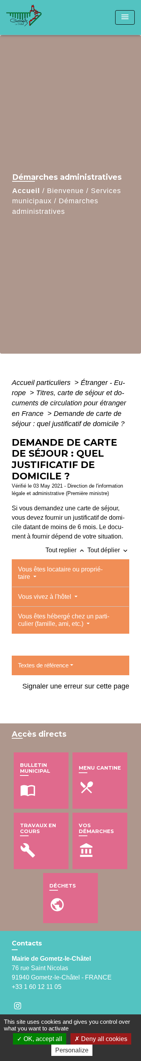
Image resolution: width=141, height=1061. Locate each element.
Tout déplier (108, 550)
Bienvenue (65, 191)
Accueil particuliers (42, 383)
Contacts (27, 943)
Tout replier (65, 550)
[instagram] (21, 1006)
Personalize (72, 1050)
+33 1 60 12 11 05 (36, 986)
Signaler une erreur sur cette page (75, 686)
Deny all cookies (103, 1039)
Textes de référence (43, 665)
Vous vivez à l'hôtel (45, 596)
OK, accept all (42, 1039)
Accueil (26, 191)
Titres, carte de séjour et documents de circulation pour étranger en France (69, 403)
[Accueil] (35, 17)
